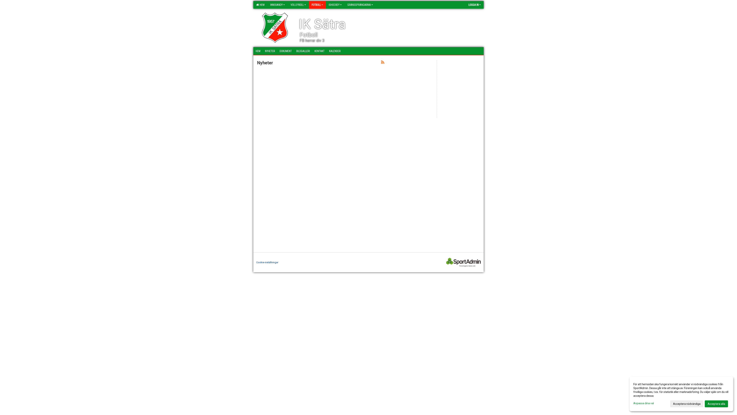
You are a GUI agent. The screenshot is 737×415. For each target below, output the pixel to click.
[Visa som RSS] (382, 62)
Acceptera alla (716, 403)
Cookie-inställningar (267, 262)
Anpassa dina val (643, 403)
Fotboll (316, 4)
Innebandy (276, 4)
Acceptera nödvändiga (687, 403)
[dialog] (681, 394)
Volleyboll (297, 4)
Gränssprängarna (359, 4)
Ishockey (334, 4)
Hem (261, 4)
